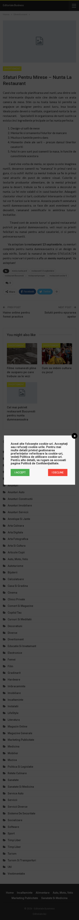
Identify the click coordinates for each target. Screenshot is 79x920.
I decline (57, 472)
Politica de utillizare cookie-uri (41, 457)
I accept (20, 472)
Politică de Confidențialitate (39, 463)
